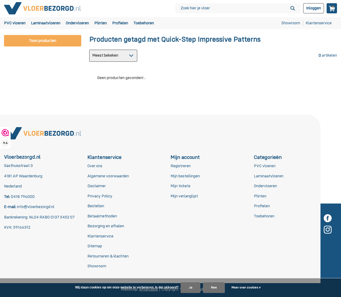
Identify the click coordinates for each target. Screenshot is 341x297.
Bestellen (95, 206)
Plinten (100, 23)
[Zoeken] (293, 8)
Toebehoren (143, 23)
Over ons (94, 166)
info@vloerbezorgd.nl (35, 207)
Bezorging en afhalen (105, 226)
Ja (190, 287)
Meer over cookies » (246, 287)
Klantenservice (319, 23)
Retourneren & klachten (108, 256)
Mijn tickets (180, 186)
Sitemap (94, 246)
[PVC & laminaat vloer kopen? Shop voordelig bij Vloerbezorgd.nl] (42, 8)
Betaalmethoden (102, 216)
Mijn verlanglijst (184, 196)
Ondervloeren (77, 23)
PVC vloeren (15, 23)
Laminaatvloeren (45, 23)
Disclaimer (96, 186)
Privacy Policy (99, 196)
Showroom (290, 23)
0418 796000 (22, 197)
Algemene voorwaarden (108, 176)
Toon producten (42, 41)
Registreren (180, 166)
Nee (214, 287)
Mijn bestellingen (185, 176)
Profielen (120, 23)
